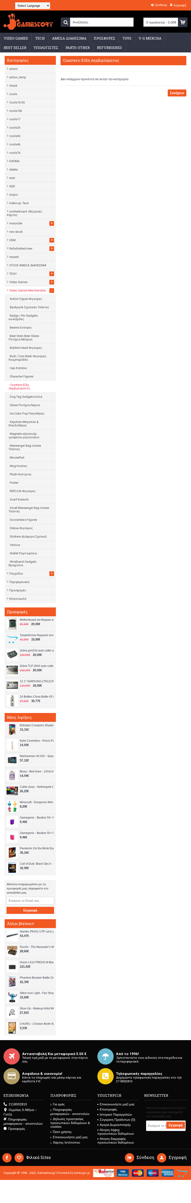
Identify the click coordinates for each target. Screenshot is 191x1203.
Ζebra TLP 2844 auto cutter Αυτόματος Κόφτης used (37, 666)
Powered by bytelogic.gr (73, 1173)
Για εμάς (59, 1104)
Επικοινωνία (17, 598)
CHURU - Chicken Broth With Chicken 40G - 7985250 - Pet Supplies (37, 1023)
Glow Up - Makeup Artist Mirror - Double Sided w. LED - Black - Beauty (37, 1008)
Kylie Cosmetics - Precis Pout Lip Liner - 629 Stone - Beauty (37, 740)
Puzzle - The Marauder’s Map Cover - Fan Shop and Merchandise (37, 947)
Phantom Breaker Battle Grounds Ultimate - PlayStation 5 (37, 977)
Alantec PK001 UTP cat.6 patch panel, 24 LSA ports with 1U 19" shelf (37, 931)
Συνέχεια (177, 93)
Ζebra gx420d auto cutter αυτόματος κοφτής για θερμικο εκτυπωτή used (37, 650)
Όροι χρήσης (62, 1132)
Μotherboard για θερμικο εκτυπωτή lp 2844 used (37, 619)
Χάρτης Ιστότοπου (66, 1142)
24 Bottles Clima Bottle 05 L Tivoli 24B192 (37, 696)
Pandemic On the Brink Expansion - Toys (37, 848)
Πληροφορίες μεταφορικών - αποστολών (23, 1121)
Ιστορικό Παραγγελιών (116, 1114)
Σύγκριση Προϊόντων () (117, 1119)
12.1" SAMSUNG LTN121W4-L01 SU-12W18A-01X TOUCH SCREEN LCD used (37, 681)
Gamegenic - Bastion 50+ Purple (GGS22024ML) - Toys (37, 817)
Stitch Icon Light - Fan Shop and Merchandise (37, 993)
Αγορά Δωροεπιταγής (115, 1125)
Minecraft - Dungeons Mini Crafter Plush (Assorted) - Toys (37, 802)
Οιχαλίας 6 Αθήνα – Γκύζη (20, 1112)
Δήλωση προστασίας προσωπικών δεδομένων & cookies (70, 1122)
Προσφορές (17, 590)
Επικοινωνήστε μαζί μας (70, 1137)
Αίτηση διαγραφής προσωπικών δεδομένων (115, 1140)
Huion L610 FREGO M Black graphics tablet (37, 962)
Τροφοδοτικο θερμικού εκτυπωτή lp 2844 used (37, 635)
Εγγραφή (30, 910)
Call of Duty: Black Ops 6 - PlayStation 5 (37, 863)
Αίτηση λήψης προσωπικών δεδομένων (115, 1131)
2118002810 (18, 1104)
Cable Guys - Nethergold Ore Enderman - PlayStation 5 (37, 786)
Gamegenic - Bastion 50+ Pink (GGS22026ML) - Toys (37, 833)
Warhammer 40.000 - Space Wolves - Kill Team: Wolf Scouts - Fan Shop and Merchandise (37, 756)
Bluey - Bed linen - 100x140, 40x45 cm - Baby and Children (37, 771)
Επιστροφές (108, 1109)
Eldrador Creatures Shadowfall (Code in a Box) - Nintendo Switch (37, 725)
